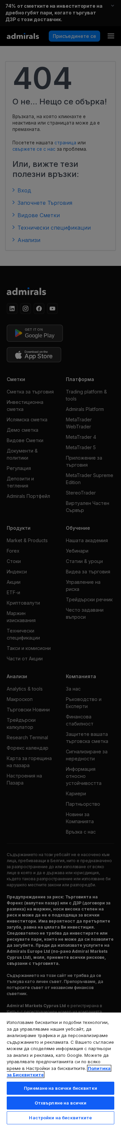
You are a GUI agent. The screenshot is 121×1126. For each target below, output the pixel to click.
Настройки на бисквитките (60, 1117)
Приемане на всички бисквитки (60, 1088)
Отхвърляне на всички (61, 1103)
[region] (60, 1069)
